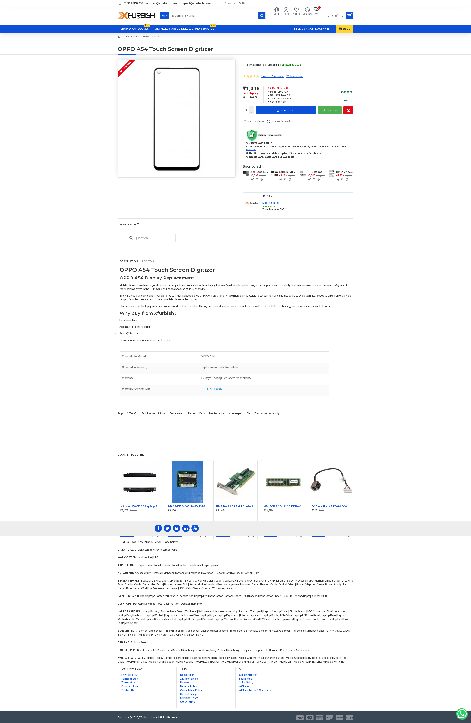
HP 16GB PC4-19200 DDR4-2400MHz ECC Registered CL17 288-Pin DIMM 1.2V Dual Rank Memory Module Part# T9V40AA (284, 506)
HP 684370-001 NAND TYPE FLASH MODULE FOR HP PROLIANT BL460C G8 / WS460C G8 (188, 506)
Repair (191, 413)
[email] (131, 237)
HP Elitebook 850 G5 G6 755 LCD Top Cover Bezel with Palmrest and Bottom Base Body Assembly (316, 171)
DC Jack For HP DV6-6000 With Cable (332, 506)
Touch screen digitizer (153, 413)
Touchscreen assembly (267, 413)
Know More (251, 149)
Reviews (147, 261)
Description (129, 261)
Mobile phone (216, 413)
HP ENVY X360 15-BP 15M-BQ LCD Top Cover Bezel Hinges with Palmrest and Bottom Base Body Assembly (344, 171)
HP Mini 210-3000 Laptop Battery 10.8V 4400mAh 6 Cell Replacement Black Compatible (140, 506)
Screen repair (235, 413)
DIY (248, 413)
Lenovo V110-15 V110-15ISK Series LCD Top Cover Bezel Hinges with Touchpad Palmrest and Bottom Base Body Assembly (287, 171)
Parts (202, 413)
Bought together (132, 454)
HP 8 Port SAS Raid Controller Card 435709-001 (236, 506)
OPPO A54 (132, 413)
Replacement (177, 413)
